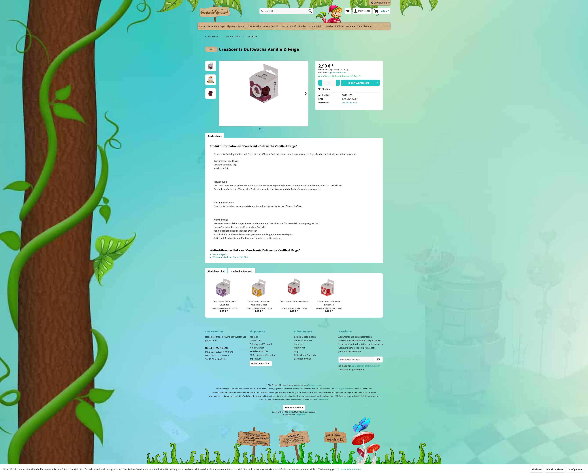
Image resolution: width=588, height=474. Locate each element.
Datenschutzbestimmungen (366, 365)
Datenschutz (256, 340)
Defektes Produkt (303, 340)
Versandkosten (315, 385)
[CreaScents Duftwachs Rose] (294, 288)
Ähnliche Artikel (215, 271)
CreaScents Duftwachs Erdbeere (328, 303)
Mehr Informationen (351, 469)
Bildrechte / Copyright (305, 355)
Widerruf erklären (260, 363)
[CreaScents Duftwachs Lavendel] (224, 288)
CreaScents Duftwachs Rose (294, 301)
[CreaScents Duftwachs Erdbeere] (329, 288)
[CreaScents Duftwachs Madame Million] (259, 288)
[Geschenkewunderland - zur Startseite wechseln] (215, 13)
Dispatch (253, 438)
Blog (296, 351)
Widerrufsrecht (257, 347)
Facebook (335, 437)
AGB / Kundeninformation (263, 355)
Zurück (211, 49)
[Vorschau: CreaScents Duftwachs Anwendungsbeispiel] (210, 79)
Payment (297, 437)
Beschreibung (214, 136)
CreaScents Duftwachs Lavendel (224, 303)
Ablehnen (536, 469)
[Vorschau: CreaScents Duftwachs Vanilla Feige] (210, 66)
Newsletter (299, 347)
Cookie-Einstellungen (305, 336)
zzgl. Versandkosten (337, 72)
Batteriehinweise (302, 358)
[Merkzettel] (348, 11)
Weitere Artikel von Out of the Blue (230, 257)
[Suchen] (310, 11)
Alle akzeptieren (555, 469)
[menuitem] (286, 11)
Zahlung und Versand (261, 344)
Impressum (255, 358)
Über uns (298, 344)
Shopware (300, 414)
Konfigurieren (576, 469)
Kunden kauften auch (241, 271)
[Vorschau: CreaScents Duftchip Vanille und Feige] (210, 93)
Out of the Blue (349, 102)
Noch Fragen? (219, 254)
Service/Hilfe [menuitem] (380, 2)
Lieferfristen (323, 399)
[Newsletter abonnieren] (378, 359)
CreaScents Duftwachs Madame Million (259, 303)
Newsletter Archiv (259, 351)
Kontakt (254, 336)
